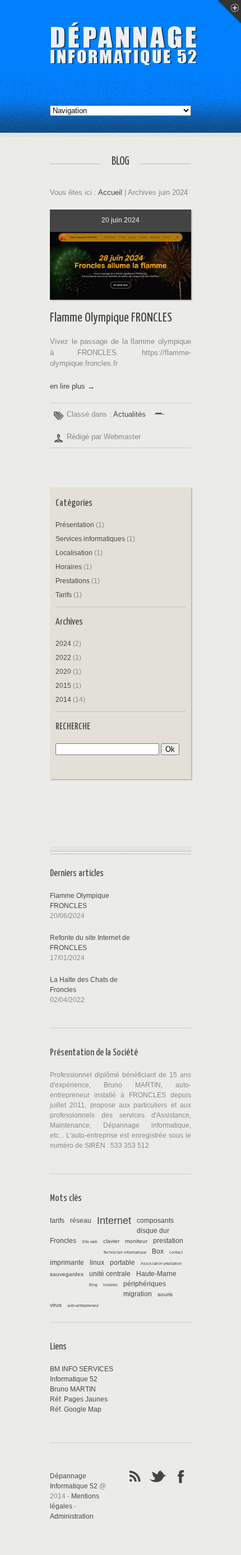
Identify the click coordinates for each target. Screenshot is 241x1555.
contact (176, 1252)
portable (122, 1263)
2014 (63, 700)
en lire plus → (72, 386)
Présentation (74, 525)
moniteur (136, 1241)
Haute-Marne (156, 1274)
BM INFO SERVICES (81, 1369)
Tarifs (63, 595)
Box (158, 1251)
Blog (93, 1284)
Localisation (73, 553)
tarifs (57, 1221)
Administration (72, 1516)
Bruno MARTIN (73, 1389)
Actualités (129, 414)
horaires (110, 1284)
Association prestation (161, 1263)
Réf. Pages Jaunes (79, 1399)
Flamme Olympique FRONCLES (111, 317)
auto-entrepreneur (83, 1305)
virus (56, 1305)
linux (97, 1263)
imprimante (67, 1263)
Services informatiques (90, 539)
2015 (63, 686)
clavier (111, 1241)
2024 (63, 644)
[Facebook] (181, 1475)
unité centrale (110, 1274)
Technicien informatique (124, 1252)
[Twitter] (158, 1475)
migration (137, 1294)
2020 (63, 672)
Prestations (72, 581)
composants (155, 1221)
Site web (90, 1241)
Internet (114, 1220)
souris (165, 1294)
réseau (80, 1221)
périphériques (144, 1284)
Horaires (68, 567)
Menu (229, 12)
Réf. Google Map (75, 1409)
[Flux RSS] (135, 1475)
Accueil (110, 192)
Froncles (63, 1241)
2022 (63, 658)
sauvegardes (67, 1274)
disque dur (153, 1231)
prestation (168, 1241)
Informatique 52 (74, 1379)
